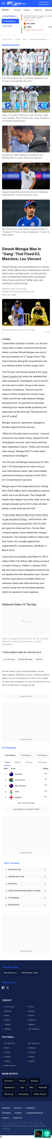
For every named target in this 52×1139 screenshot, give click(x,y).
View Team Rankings (26, 803)
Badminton (9, 1087)
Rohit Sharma (13, 905)
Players (31, 1024)
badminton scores (24, 675)
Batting (18, 762)
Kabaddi (43, 1087)
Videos (7, 1020)
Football (25, 671)
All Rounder (42, 762)
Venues (7, 1029)
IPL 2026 (8, 26)
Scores (17, 10)
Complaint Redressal (34, 1113)
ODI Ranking (26, 755)
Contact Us (17, 1118)
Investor (18, 1113)
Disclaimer (6, 1113)
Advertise (6, 1108)
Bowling (29, 762)
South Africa (20, 780)
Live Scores (9, 1007)
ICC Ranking (33, 1029)
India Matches (10, 21)
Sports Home (7, 39)
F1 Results (37, 675)
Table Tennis (40, 1094)
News (25, 39)
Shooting (8, 1094)
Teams (7, 1024)
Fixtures (38, 10)
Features (32, 1020)
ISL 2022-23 (9, 1043)
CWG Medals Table (16, 877)
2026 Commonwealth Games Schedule (24, 891)
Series (27, 10)
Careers (5, 1118)
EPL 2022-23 (34, 1043)
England (18, 797)
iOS (33, 685)
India (17, 791)
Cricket (5, 10)
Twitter (45, 678)
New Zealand (20, 786)
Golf (22, 1087)
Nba (32, 1087)
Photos (31, 1015)
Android (25, 685)
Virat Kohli (12, 884)
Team (7, 762)
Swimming (23, 1094)
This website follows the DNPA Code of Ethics (21, 1123)
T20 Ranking (42, 755)
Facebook (22, 678)
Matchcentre (10, 1065)
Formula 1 (8, 1081)
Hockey (34, 1081)
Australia (18, 774)
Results (31, 1011)
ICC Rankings (13, 898)
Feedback (30, 1108)
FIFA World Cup (14, 869)
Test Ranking (10, 755)
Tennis (22, 1081)
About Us (18, 1108)
